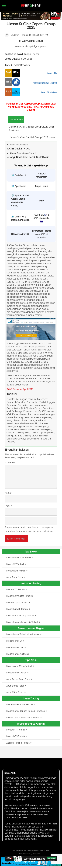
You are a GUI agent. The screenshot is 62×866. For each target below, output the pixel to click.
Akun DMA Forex (14, 577)
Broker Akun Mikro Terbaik (19, 666)
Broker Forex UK (14, 640)
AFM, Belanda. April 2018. (20, 389)
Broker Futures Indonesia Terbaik (22, 622)
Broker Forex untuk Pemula (19, 704)
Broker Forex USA (15, 647)
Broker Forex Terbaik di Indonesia (22, 634)
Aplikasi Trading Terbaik (18, 742)
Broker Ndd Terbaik (15, 570)
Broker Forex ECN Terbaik (18, 557)
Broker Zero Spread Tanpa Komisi (22, 717)
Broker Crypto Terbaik (17, 602)
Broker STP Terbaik (15, 564)
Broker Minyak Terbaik (17, 609)
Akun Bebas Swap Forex (18, 679)
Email (8, 506)
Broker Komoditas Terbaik (19, 595)
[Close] (58, 855)
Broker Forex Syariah (16, 672)
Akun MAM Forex (15, 692)
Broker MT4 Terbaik (15, 729)
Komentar (11, 462)
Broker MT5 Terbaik (15, 736)
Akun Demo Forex (15, 685)
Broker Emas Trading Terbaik (20, 615)
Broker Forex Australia (17, 653)
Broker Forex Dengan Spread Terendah (25, 711)
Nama (8, 492)
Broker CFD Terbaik (15, 589)
